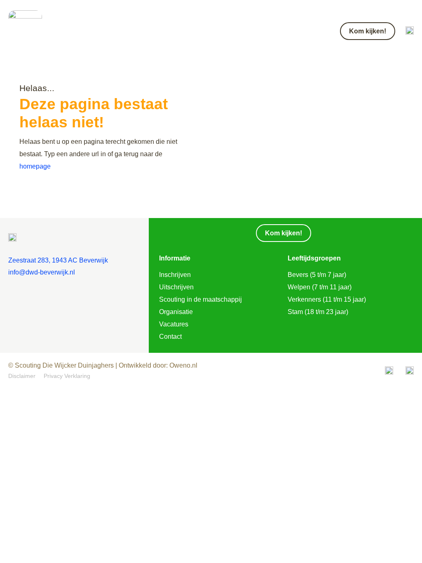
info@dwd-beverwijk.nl (41, 272)
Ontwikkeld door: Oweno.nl (157, 365)
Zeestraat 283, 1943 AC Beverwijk (58, 260)
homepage (35, 166)
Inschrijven (175, 274)
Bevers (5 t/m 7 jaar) (317, 274)
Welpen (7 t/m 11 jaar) (320, 287)
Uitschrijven (176, 287)
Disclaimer (21, 376)
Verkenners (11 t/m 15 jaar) (327, 299)
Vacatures (173, 324)
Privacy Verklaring (67, 376)
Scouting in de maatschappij (200, 299)
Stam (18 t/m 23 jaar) (318, 311)
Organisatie (176, 311)
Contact (170, 336)
